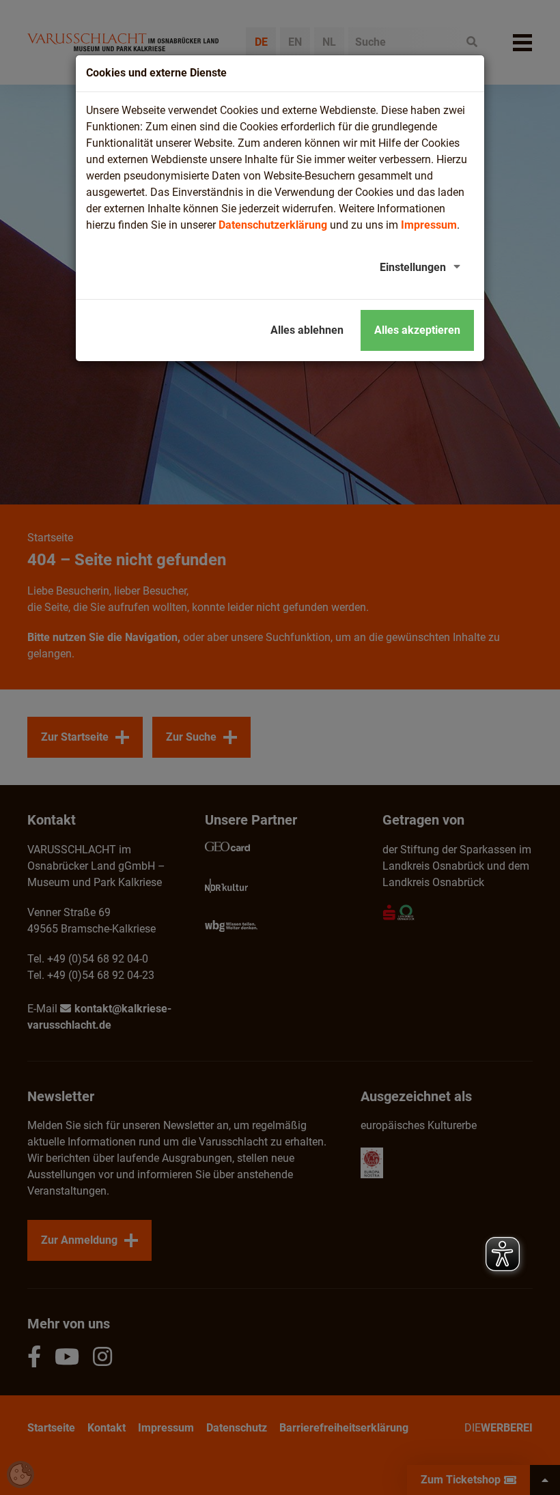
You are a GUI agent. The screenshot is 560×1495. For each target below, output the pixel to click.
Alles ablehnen (307, 330)
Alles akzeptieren (417, 330)
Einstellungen (413, 267)
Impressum (429, 224)
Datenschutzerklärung (273, 224)
